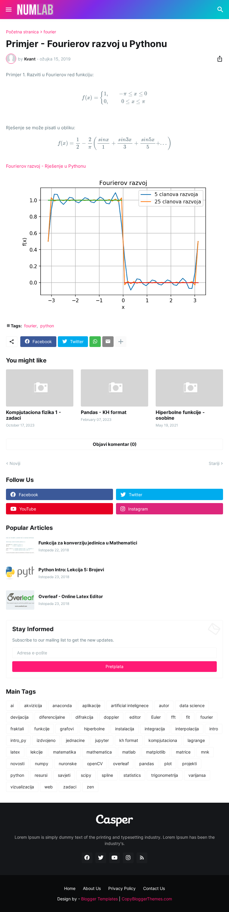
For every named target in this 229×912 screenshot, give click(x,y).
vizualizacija (22, 786)
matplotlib (155, 751)
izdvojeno (46, 740)
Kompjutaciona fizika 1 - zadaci (33, 415)
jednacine (75, 740)
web (48, 786)
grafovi (67, 728)
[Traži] (221, 9)
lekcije (36, 751)
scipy (86, 775)
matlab (129, 751)
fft (173, 717)
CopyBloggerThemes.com (147, 898)
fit (188, 717)
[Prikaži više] (120, 341)
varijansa (197, 775)
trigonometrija (164, 775)
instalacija (124, 728)
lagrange (196, 740)
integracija (155, 728)
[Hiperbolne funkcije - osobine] (189, 388)
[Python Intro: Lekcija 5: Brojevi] (20, 573)
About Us (92, 888)
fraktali (17, 728)
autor (164, 705)
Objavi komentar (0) (115, 444)
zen (90, 786)
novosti (17, 763)
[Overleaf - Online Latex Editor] (20, 600)
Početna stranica (22, 32)
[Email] (108, 341)
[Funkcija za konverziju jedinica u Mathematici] (20, 546)
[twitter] (100, 857)
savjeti (64, 775)
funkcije (41, 728)
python (47, 325)
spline (107, 775)
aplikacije (91, 705)
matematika (64, 751)
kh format (128, 740)
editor (135, 717)
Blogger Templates (99, 898)
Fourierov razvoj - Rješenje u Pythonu (46, 166)
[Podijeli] (218, 59)
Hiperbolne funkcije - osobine (180, 415)
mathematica (99, 751)
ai (12, 705)
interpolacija (187, 728)
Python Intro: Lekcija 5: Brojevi (71, 569)
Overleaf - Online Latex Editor (70, 596)
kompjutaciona (162, 740)
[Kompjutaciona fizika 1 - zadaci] (39, 388)
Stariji (214, 463)
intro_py (18, 740)
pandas (146, 763)
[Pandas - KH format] (114, 388)
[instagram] (128, 857)
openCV (95, 763)
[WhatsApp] (95, 341)
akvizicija (33, 705)
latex (15, 751)
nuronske (68, 763)
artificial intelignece (129, 705)
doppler (111, 717)
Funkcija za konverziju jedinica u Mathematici (87, 543)
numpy (41, 763)
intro (213, 728)
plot (168, 763)
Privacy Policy (122, 888)
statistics (132, 775)
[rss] (142, 857)
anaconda (62, 705)
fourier (50, 32)
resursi (41, 775)
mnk (205, 751)
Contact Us (154, 888)
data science (192, 705)
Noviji (15, 463)
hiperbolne (94, 728)
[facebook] (87, 857)
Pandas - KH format (103, 412)
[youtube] (114, 857)
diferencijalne (52, 717)
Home (69, 888)
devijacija (19, 717)
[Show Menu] (8, 9)
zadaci (69, 786)
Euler (156, 717)
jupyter (102, 740)
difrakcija (84, 717)
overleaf (121, 763)
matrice (183, 751)
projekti (189, 763)
